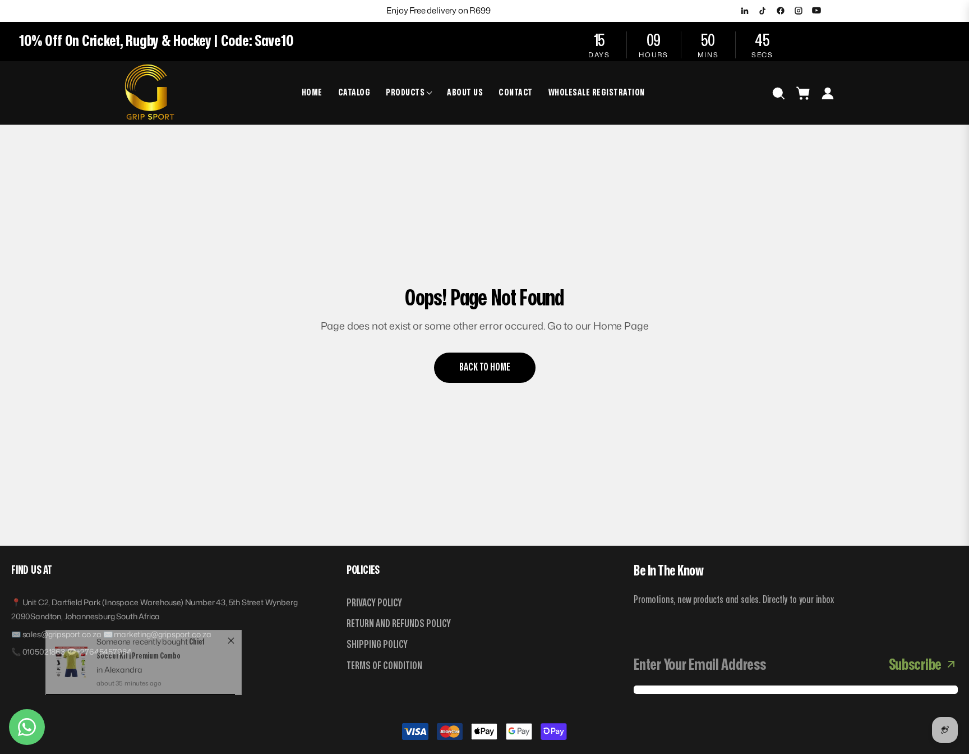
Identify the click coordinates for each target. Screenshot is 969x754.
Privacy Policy (374, 603)
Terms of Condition (384, 666)
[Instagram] (798, 10)
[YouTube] (816, 10)
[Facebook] (780, 10)
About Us (465, 92)
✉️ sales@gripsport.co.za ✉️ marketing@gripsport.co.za (111, 634)
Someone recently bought (142, 652)
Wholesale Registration (596, 92)
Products (405, 92)
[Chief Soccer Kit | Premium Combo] (71, 673)
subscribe (915, 665)
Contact (516, 92)
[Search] (778, 93)
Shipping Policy (377, 645)
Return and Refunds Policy (399, 624)
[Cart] (803, 93)
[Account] (828, 93)
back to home (484, 367)
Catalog (354, 92)
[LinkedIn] (744, 10)
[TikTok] (762, 10)
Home (312, 92)
